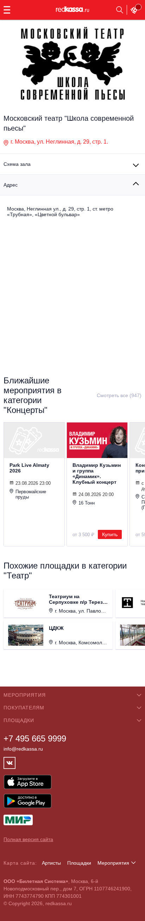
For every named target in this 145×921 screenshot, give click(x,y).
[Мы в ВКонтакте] (9, 763)
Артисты (51, 863)
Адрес (11, 185)
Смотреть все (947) (119, 395)
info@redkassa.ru (23, 749)
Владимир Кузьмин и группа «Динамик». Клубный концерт (96, 473)
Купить (110, 534)
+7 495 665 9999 (35, 738)
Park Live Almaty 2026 (29, 468)
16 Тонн (86, 503)
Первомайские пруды (30, 494)
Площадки (79, 863)
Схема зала (17, 164)
